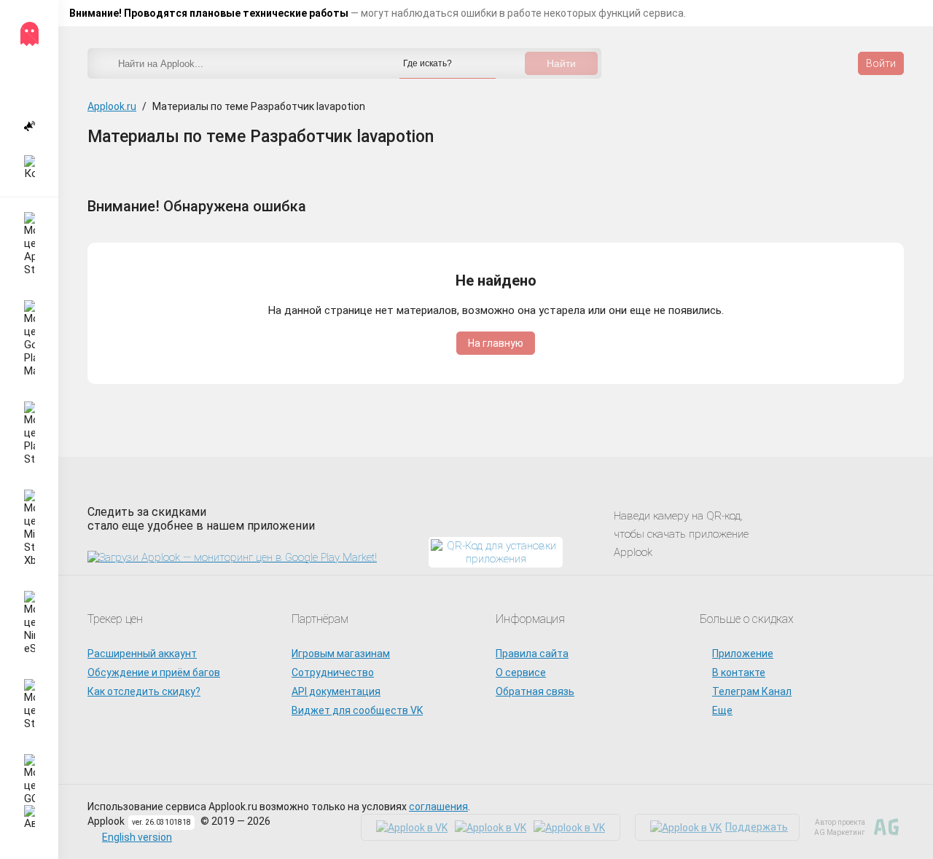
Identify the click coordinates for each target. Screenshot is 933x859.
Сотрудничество (333, 672)
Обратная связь (535, 691)
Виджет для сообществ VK (357, 710)
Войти (881, 63)
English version (137, 837)
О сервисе (521, 672)
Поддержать (756, 827)
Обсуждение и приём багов (153, 672)
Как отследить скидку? (143, 691)
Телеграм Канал (752, 691)
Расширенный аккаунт (142, 653)
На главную (495, 343)
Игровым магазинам (341, 653)
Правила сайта (532, 653)
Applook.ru (111, 106)
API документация (336, 691)
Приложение (742, 653)
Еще (722, 710)
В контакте (738, 672)
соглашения (438, 806)
